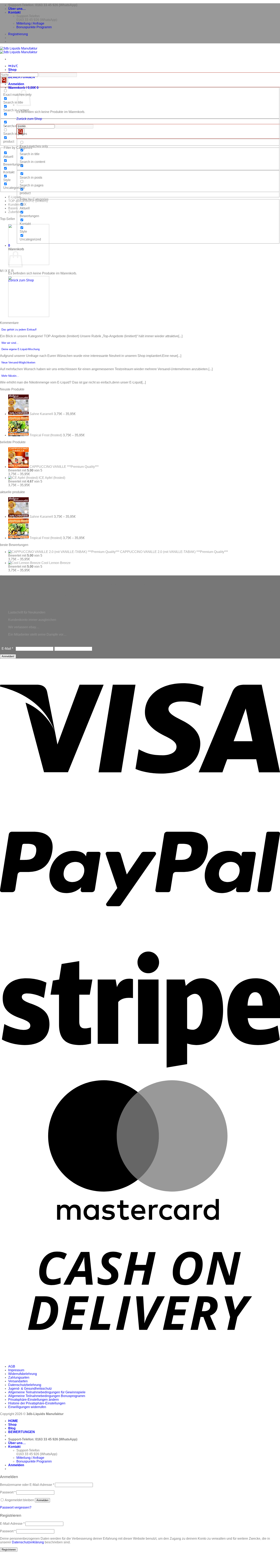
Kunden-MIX (17, 204)
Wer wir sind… (10, 342)
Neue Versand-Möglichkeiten (18, 362)
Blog (12, 1428)
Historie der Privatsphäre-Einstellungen (36, 1403)
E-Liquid (14, 197)
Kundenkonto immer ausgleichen (32, 619)
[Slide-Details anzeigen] (28, 264)
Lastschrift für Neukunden (26, 612)
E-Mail (7, 648)
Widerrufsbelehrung (22, 1374)
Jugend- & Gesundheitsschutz (30, 1388)
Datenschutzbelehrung (24, 1385)
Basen (13, 208)
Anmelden (42, 1500)
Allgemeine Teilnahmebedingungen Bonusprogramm (46, 1396)
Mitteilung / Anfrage (30, 23)
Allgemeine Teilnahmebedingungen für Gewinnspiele (46, 1392)
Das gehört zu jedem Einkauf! (19, 329)
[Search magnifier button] (20, 132)
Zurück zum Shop (29, 119)
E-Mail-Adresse (12, 1523)
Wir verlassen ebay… (23, 627)
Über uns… (17, 8)
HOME (13, 1421)
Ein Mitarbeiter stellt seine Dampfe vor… (37, 634)
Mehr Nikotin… (10, 375)
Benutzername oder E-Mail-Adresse (27, 1484)
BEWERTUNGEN (21, 77)
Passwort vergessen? (15, 1507)
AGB (11, 1366)
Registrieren (9, 1549)
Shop (12, 69)
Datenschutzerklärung (28, 1542)
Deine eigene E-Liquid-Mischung (20, 349)
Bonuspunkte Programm (34, 27)
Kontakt (14, 12)
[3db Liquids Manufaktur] (18, 50)
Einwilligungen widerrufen (27, 1407)
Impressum (16, 1370)
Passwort (8, 1492)
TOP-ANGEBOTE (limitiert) (28, 201)
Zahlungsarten (18, 1377)
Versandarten (18, 1381)
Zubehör (14, 212)
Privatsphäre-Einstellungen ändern (33, 1399)
